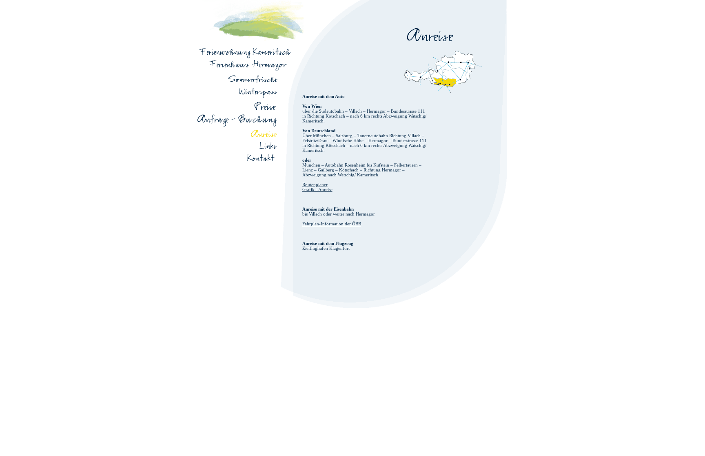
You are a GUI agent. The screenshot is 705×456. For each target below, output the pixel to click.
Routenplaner (315, 184)
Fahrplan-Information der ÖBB (331, 223)
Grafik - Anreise (317, 189)
